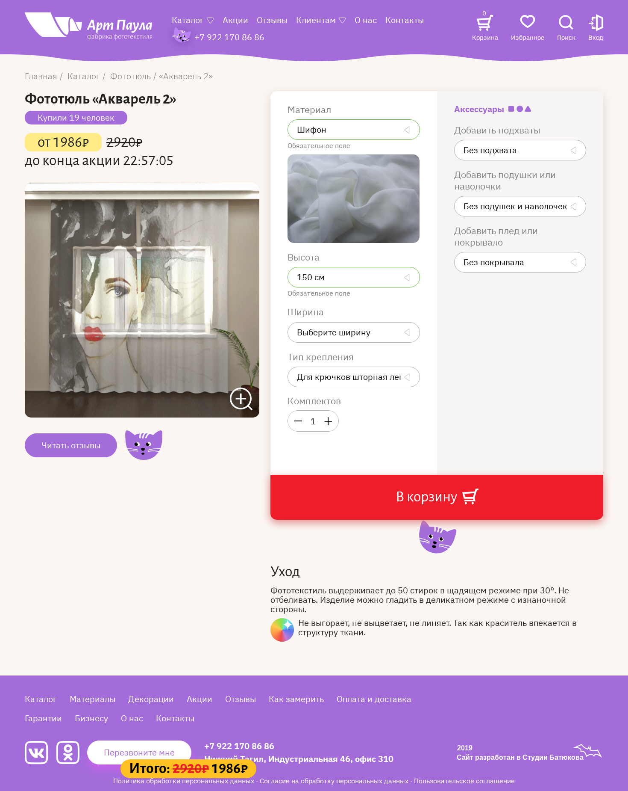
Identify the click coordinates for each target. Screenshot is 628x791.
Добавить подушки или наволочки (505, 180)
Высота (305, 257)
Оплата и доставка (374, 699)
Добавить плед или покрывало (496, 236)
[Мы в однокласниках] (71, 752)
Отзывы (272, 20)
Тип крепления (322, 356)
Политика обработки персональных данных (184, 780)
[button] (595, 28)
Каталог (188, 20)
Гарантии (43, 718)
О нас (366, 20)
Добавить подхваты (498, 130)
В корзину (428, 496)
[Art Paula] (88, 30)
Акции (235, 20)
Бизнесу (91, 718)
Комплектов (314, 401)
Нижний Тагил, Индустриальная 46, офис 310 (298, 758)
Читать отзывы (70, 445)
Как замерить (296, 699)
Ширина (307, 311)
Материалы (92, 699)
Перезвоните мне (139, 752)
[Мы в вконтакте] (40, 752)
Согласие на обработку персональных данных (335, 780)
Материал (310, 109)
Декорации (151, 699)
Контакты (404, 20)
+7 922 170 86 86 (239, 746)
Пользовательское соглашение (464, 780)
